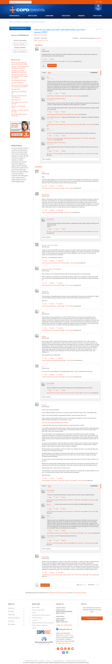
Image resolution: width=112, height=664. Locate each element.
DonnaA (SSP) (97, 38)
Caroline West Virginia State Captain (59, 480)
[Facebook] (58, 648)
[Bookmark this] (99, 29)
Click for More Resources (18, 28)
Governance (11, 621)
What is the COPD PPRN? (38, 610)
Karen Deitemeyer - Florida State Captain (82, 138)
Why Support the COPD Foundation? (41, 615)
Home (11, 22)
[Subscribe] (101, 29)
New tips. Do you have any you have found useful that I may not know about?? (19, 76)
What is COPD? (36, 607)
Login (100, 1)
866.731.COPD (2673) (66, 635)
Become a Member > (20, 44)
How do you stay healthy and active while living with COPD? (19, 63)
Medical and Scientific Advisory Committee (42, 623)
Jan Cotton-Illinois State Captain (80, 231)
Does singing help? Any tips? (18, 80)
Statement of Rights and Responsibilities (76, 661)
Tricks (46, 40)
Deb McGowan (54, 263)
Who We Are (11, 608)
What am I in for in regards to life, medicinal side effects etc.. (20, 67)
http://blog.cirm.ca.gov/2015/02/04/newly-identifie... (55, 422)
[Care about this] (97, 29)
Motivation (39, 40)
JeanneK (66, 114)
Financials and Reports (14, 618)
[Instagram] (69, 648)
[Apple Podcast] (63, 652)
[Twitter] (61, 648)
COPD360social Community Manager (57, 592)
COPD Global (11, 614)
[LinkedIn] (65, 648)
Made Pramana (46, 61)
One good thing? (15, 89)
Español (34, 628)
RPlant (60, 61)
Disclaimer (41, 661)
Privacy (48, 661)
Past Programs (11, 624)
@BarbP (57, 536)
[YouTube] (72, 648)
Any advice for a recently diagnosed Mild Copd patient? (19, 71)
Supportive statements (17, 82)
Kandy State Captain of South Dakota (73, 124)
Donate (98, 7)
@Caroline (58, 117)
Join (97, 1)
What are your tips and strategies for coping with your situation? (19, 85)
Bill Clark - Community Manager (55, 138)
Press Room (11, 611)
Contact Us (34, 620)
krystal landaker (65, 96)
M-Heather (58, 96)
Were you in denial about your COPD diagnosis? (19, 96)
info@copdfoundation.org (64, 643)
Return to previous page (40, 35)
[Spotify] (67, 652)
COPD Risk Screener (37, 617)
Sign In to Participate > (20, 51)
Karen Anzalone (54, 61)
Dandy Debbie (58, 377)
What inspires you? (16, 99)
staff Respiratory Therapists (79, 592)
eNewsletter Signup (92, 618)
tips (44, 40)
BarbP (43, 49)
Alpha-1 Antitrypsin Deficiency (39, 625)
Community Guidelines (58, 661)
